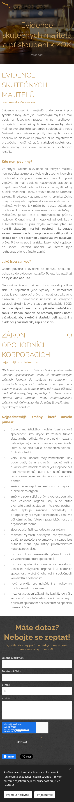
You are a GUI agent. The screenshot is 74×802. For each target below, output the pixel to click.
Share (11, 756)
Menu (68, 6)
